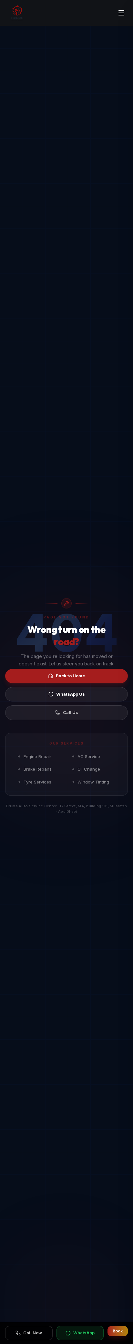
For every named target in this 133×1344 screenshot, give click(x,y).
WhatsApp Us (70, 694)
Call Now (32, 1332)
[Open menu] (121, 12)
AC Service (88, 756)
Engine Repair (37, 756)
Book (118, 1331)
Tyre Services (37, 781)
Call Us (70, 712)
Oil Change (88, 769)
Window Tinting (93, 781)
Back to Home (70, 675)
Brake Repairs (38, 769)
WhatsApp (84, 1332)
